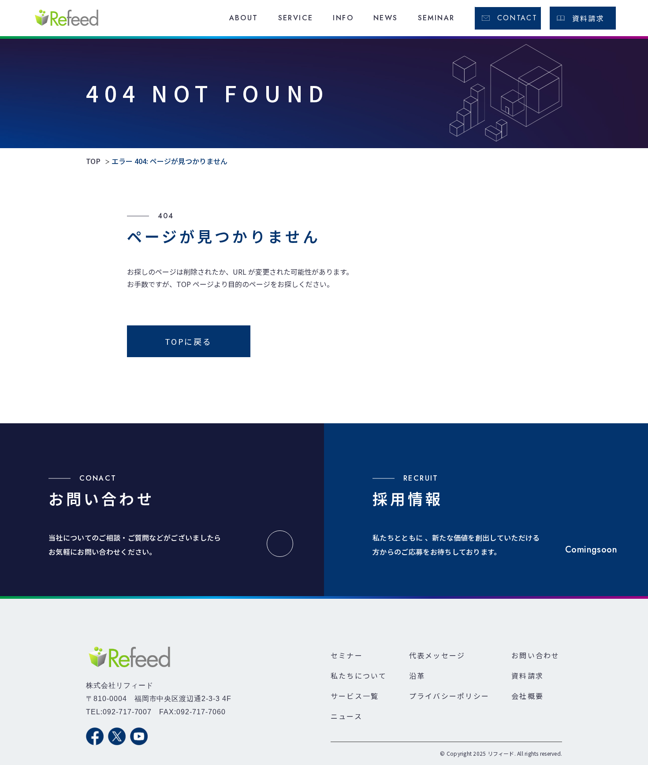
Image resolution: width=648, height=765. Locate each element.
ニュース (346, 716)
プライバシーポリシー (449, 695)
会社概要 (527, 695)
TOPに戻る (188, 341)
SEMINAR (436, 18)
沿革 (417, 675)
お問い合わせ (535, 655)
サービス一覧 (355, 695)
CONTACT (517, 18)
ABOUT (243, 18)
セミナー (347, 655)
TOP (93, 161)
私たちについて (359, 675)
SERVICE (295, 18)
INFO (343, 18)
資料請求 (588, 18)
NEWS (385, 18)
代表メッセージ (437, 655)
